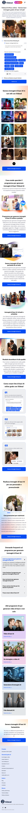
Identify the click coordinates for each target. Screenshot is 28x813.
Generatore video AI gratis (7, 751)
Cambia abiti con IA (5, 775)
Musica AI (4, 772)
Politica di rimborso (5, 795)
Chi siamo (4, 782)
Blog (2, 780)
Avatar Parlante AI (5, 759)
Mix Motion (4, 770)
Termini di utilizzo (5, 792)
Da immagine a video (6, 757)
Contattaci (4, 785)
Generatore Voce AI (5, 763)
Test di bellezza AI (5, 761)
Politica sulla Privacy (6, 790)
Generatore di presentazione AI (8, 768)
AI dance (3, 766)
